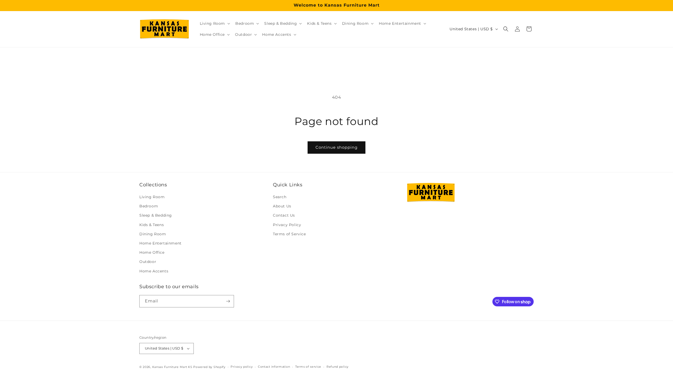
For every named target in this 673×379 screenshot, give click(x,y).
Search (280, 197)
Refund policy (338, 366)
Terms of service (308, 366)
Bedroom (148, 206)
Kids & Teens (151, 224)
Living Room (152, 197)
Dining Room (152, 234)
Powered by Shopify (209, 367)
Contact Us (284, 215)
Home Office (152, 252)
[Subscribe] (228, 301)
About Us (282, 206)
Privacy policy (242, 366)
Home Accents (153, 271)
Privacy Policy (287, 224)
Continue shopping (336, 147)
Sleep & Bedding (155, 215)
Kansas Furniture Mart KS (172, 367)
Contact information (274, 366)
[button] (214, 23)
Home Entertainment (160, 243)
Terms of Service (289, 234)
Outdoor (147, 261)
